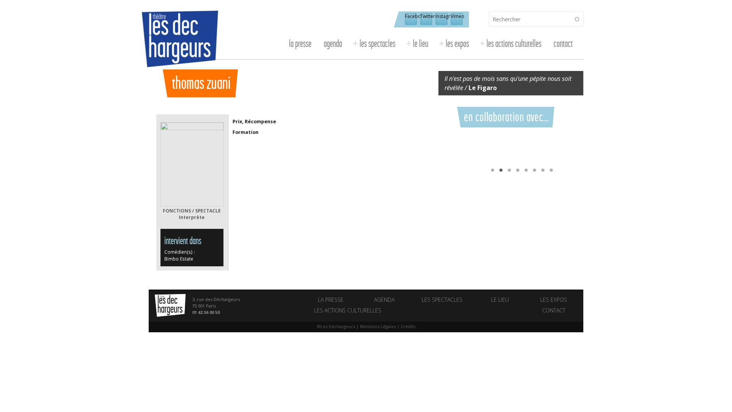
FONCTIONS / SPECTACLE (192, 211)
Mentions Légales (378, 326)
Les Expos (457, 43)
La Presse (300, 43)
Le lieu (420, 43)
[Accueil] (183, 42)
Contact (563, 43)
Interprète (192, 217)
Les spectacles (377, 43)
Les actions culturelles (513, 43)
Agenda (333, 43)
